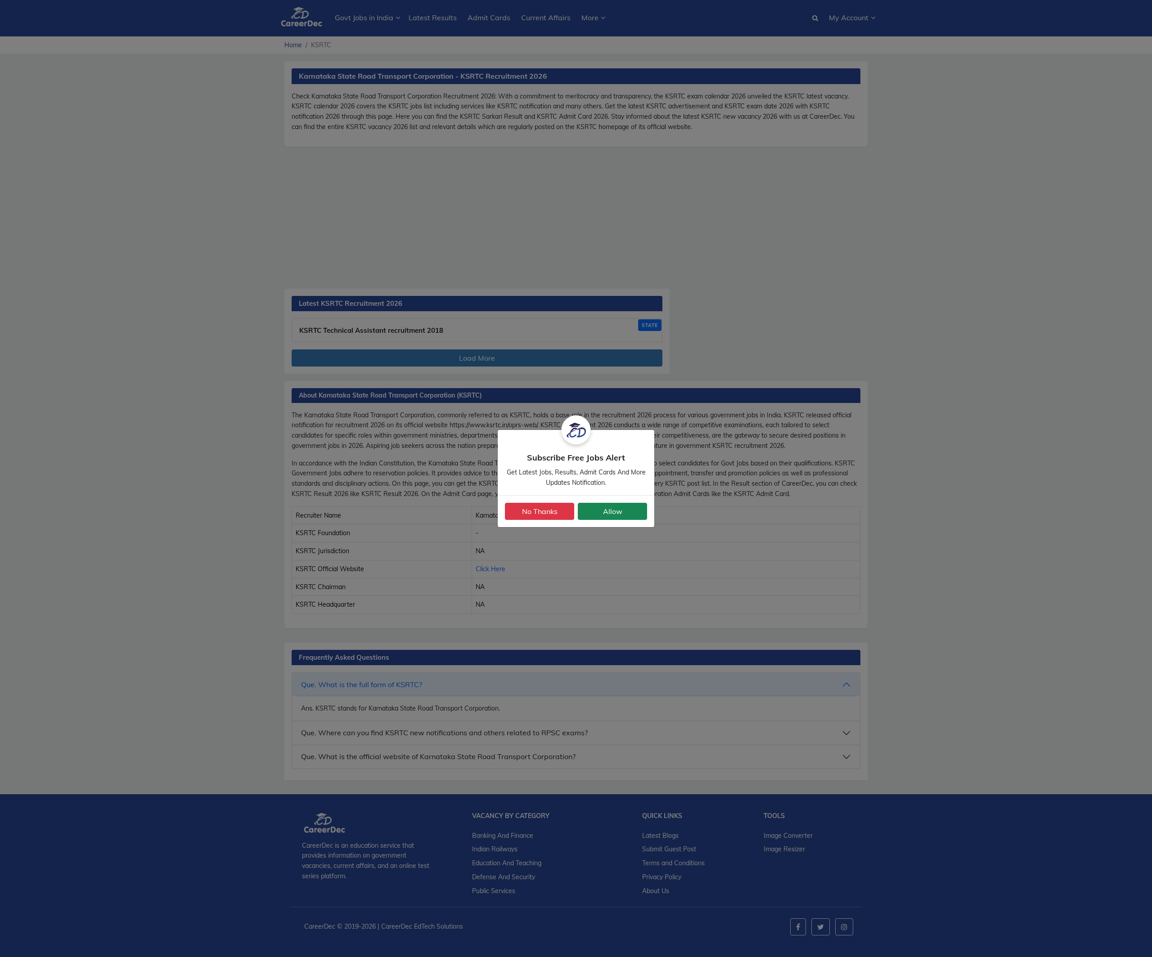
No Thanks (540, 511)
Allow (612, 511)
